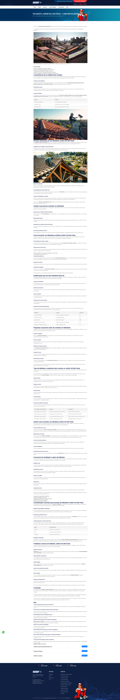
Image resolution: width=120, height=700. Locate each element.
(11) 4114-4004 (73, 665)
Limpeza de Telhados (64, 688)
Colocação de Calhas (64, 676)
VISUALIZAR (84, 646)
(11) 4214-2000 (44, 665)
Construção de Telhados (65, 681)
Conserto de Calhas (64, 677)
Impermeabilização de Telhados (66, 683)
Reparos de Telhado (64, 691)
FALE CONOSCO (61, 7)
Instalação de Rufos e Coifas (66, 684)
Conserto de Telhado (64, 679)
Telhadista (62, 693)
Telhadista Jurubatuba (38, 655)
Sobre (50, 676)
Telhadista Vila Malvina (38, 651)
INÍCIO (35, 7)
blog (49, 679)
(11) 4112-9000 (59, 665)
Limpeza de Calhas (64, 686)
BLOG (67, 7)
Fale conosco (51, 677)
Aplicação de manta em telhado (66, 674)
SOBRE (39, 7)
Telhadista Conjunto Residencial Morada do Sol (43, 646)
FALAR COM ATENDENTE (80, 1)
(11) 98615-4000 (81, 4)
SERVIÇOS (45, 7)
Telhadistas (51, 674)
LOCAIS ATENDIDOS (52, 7)
